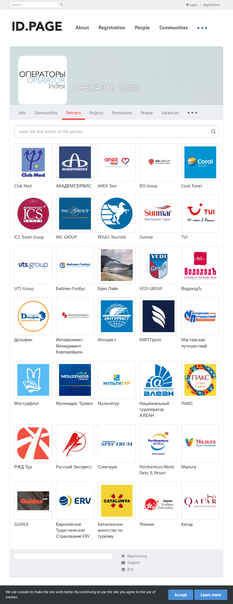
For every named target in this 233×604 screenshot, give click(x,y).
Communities (173, 27)
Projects (96, 112)
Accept (180, 594)
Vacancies (170, 112)
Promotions (122, 112)
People (142, 27)
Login (193, 5)
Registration (211, 5)
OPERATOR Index (106, 87)
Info (22, 112)
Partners (73, 112)
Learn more (211, 594)
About (82, 27)
